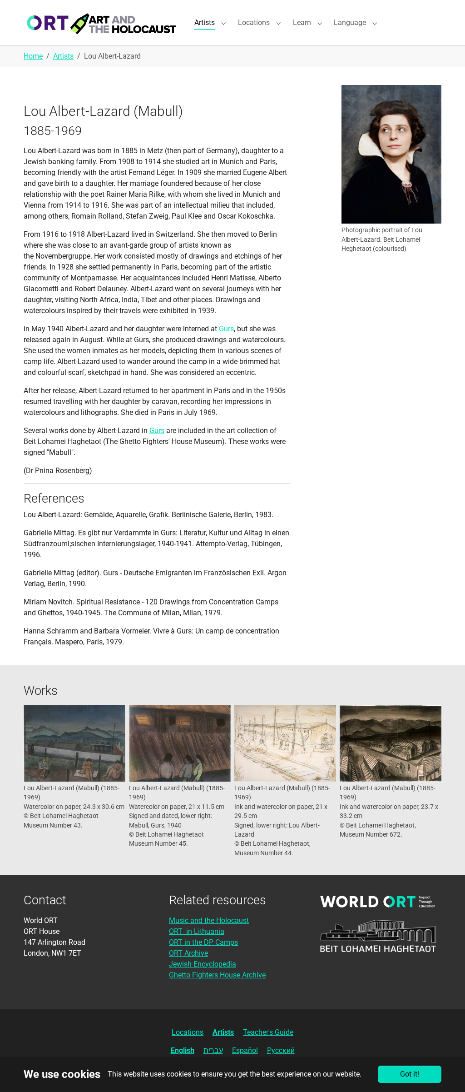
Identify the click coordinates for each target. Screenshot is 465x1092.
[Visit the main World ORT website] (377, 901)
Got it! (409, 1074)
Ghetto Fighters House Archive (217, 975)
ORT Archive (188, 953)
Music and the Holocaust (209, 920)
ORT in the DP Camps (203, 942)
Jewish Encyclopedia (202, 964)
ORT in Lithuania (196, 931)
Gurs (226, 328)
